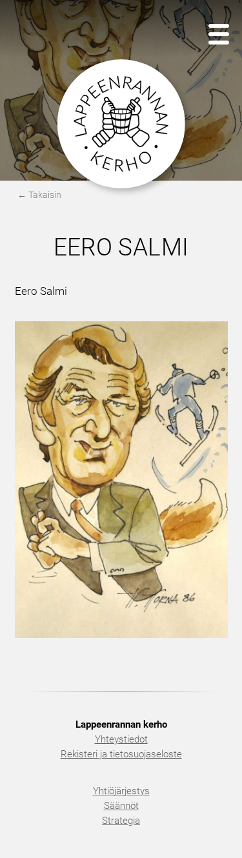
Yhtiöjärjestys (121, 791)
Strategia (121, 820)
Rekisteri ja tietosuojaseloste (121, 754)
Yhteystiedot (121, 739)
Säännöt (121, 806)
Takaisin (44, 195)
